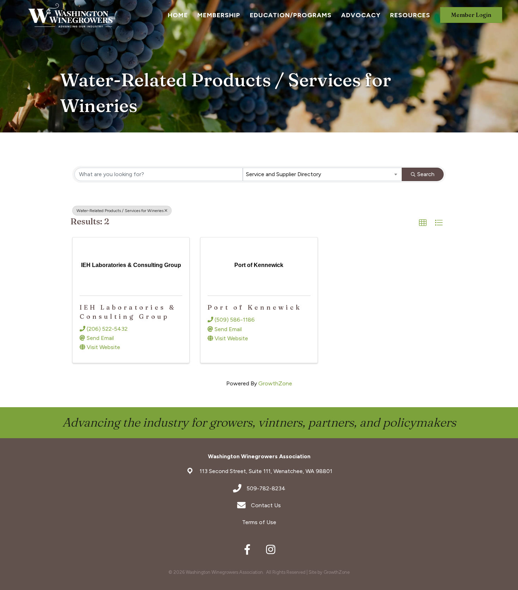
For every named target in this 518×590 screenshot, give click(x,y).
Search (425, 174)
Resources (410, 15)
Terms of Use (259, 522)
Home (178, 15)
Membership (218, 15)
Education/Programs (291, 15)
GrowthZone (275, 383)
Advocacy (361, 15)
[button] (423, 223)
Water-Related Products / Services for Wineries (120, 210)
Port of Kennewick (255, 307)
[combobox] (322, 174)
